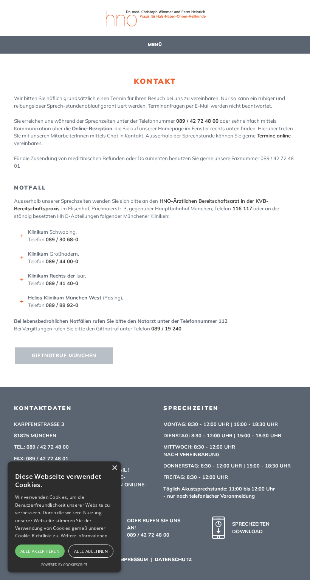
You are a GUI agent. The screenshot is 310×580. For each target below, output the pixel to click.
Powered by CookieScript (64, 564)
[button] (155, 45)
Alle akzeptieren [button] (39, 551)
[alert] (64, 516)
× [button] (114, 468)
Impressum (133, 559)
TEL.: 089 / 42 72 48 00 (41, 447)
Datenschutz (173, 559)
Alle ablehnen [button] (91, 551)
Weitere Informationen (84, 535)
